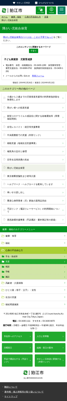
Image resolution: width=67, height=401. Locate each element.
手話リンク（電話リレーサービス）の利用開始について (33, 210)
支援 (46, 17)
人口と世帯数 (43, 336)
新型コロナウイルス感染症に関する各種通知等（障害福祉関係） (33, 117)
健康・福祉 (16, 17)
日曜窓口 (8, 348)
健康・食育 (10, 236)
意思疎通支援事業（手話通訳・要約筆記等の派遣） (32, 219)
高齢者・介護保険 (14, 283)
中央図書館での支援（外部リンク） (24, 135)
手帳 (7, 271)
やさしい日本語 (23, 3)
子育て (34, 51)
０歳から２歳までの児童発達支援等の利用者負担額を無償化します (33, 98)
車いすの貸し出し (16, 192)
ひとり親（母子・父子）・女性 (20, 290)
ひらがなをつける (46, 3)
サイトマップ (10, 396)
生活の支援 (10, 297)
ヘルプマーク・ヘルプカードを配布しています (30, 184)
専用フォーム (38, 76)
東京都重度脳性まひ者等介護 (21, 176)
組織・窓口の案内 (45, 348)
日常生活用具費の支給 (18, 159)
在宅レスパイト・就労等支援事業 (23, 127)
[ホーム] (12, 10)
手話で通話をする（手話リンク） (16, 360)
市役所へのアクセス (13, 336)
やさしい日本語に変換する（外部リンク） (49, 360)
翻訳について (10, 387)
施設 (7, 277)
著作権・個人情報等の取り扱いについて (24, 392)
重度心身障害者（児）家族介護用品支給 (26, 200)
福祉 (7, 243)
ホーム (5, 17)
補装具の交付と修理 (17, 151)
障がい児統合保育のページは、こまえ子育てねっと (28, 37)
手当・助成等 (11, 256)
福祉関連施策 (12, 304)
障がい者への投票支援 (18, 107)
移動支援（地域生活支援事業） (22, 143)
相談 (7, 266)
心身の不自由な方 (33, 17)
